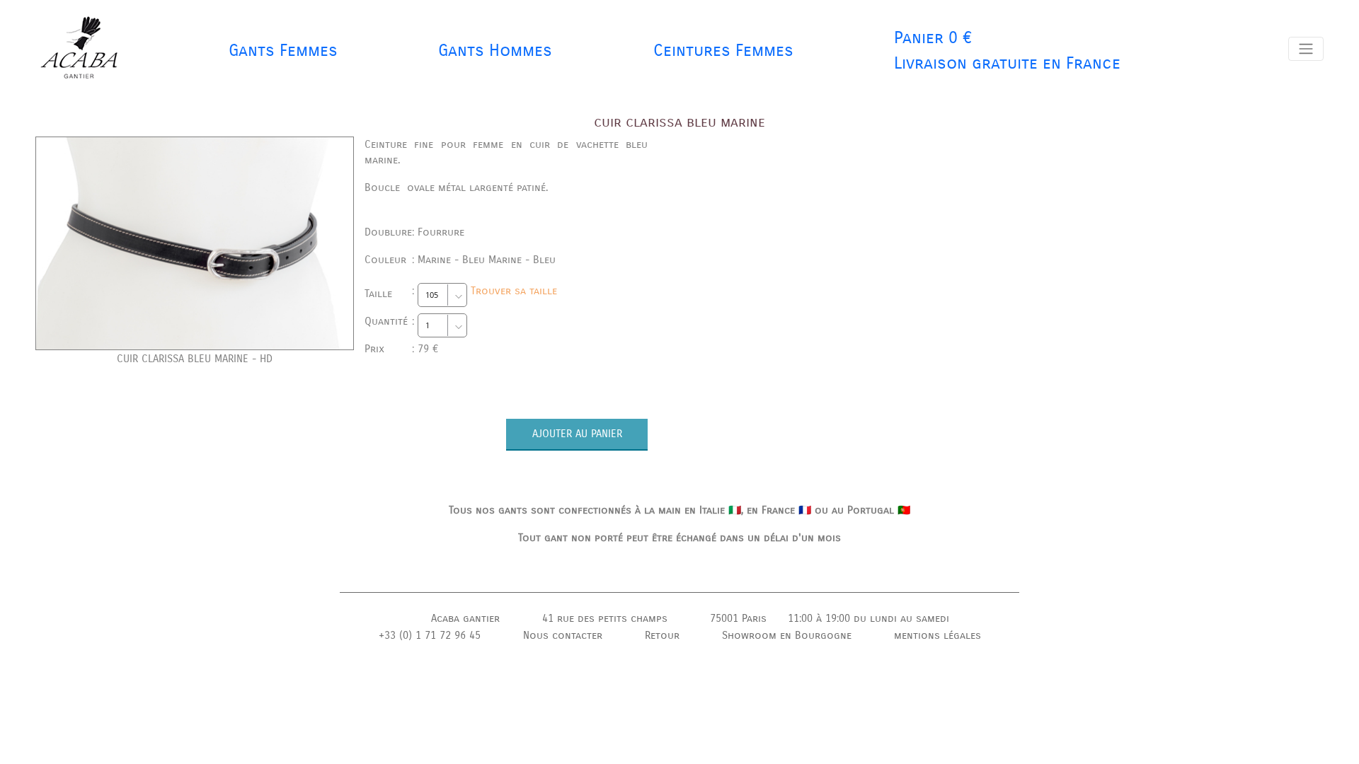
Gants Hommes (495, 50)
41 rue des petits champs (604, 618)
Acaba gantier (465, 618)
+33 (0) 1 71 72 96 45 (430, 635)
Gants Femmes (283, 50)
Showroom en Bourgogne (786, 635)
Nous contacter (562, 635)
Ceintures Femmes (723, 50)
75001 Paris (738, 618)
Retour (662, 635)
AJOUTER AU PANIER (577, 433)
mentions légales (937, 635)
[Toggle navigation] (1306, 49)
